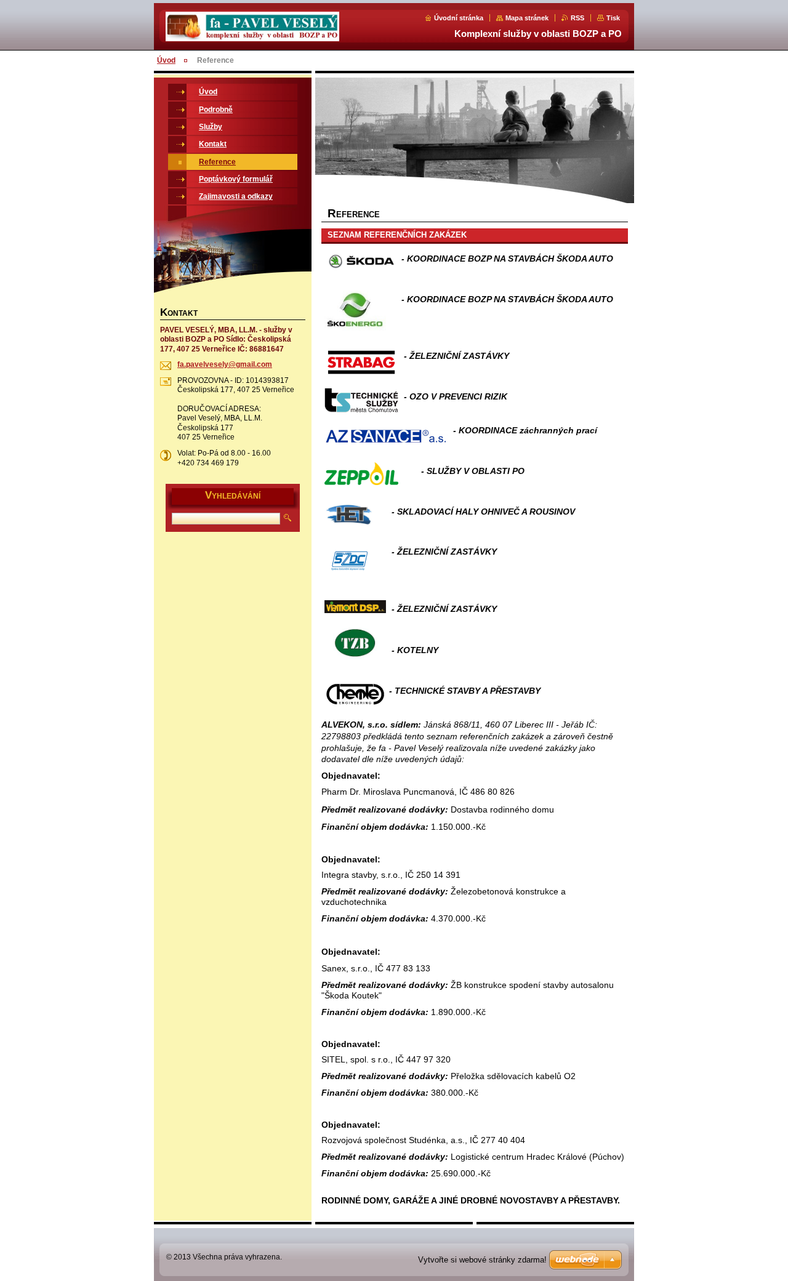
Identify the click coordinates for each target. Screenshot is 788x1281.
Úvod (166, 60)
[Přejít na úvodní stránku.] (252, 34)
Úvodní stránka (458, 18)
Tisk (613, 18)
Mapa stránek (527, 18)
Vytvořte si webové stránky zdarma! (482, 1259)
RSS (577, 18)
